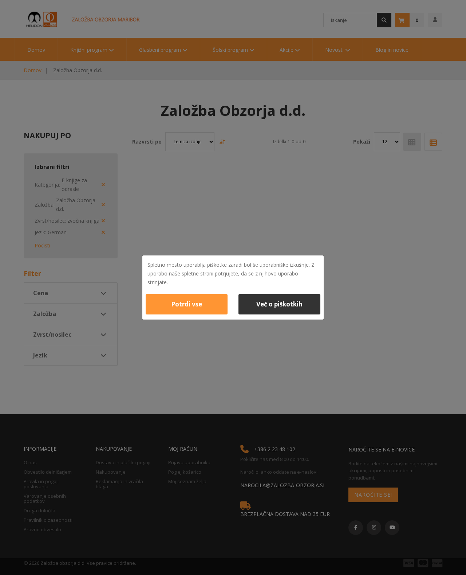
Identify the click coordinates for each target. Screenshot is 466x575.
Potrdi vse (186, 304)
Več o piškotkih (279, 304)
